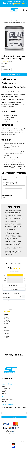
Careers (3, 391)
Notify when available (14, 74)
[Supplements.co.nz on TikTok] (8, 379)
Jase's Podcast (17, 3)
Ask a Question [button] (14, 289)
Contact (3, 386)
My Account (4, 393)
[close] (26, 3)
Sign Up (14, 417)
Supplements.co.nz (12, 210)
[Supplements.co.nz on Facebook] (4, 379)
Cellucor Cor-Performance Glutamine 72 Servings (7, 321)
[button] (6, 337)
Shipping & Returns (5, 390)
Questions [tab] (14, 293)
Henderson (3, 401)
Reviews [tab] (5, 293)
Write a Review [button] (14, 285)
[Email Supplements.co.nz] (2, 379)
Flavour (3, 67)
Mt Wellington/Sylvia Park (7, 399)
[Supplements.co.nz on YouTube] (11, 379)
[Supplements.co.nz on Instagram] (6, 379)
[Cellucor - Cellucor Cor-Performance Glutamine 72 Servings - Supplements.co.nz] (14, 38)
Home (12, 20)
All (16, 20)
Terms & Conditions (5, 388)
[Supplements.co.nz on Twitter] (10, 379)
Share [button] (7, 333)
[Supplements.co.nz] (14, 10)
